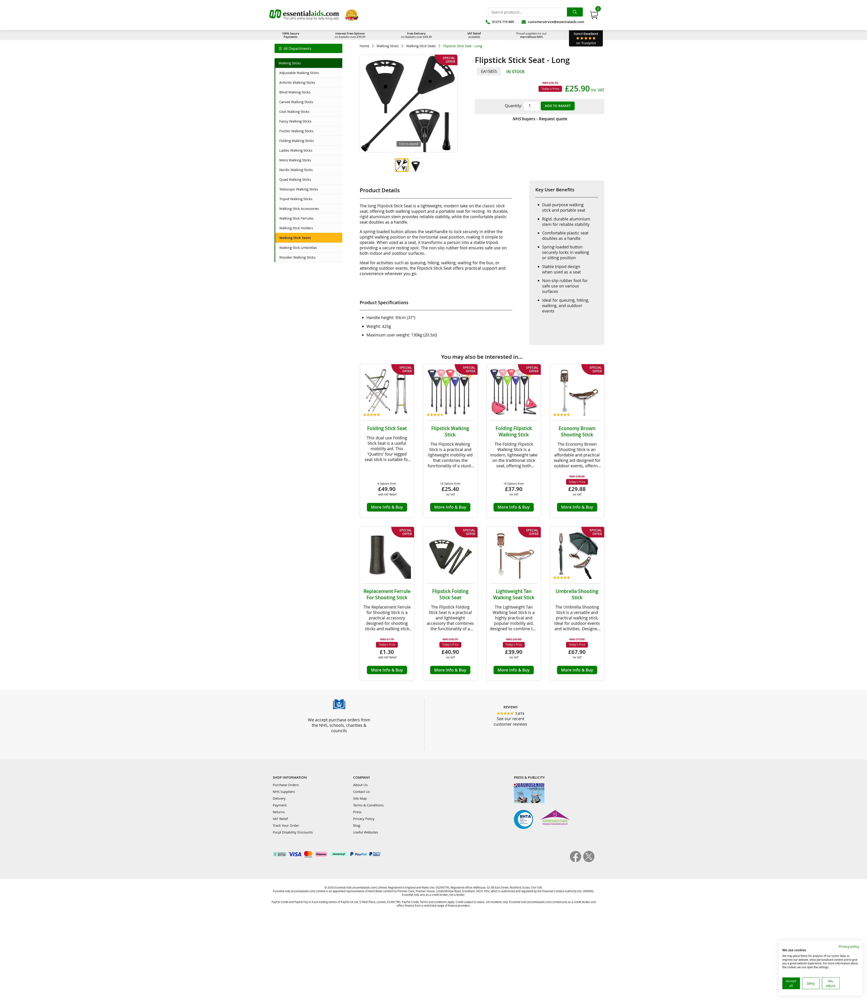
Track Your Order (286, 825)
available (474, 35)
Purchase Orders (286, 784)
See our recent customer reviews (510, 721)
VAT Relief (280, 818)
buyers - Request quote (539, 118)
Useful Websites (365, 832)
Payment (280, 805)
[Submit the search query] (575, 11)
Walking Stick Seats (421, 46)
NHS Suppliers (284, 791)
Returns (279, 812)
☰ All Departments (295, 48)
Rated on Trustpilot (586, 38)
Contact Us (361, 791)
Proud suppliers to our (531, 35)
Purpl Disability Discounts (293, 832)
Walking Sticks (388, 46)
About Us (360, 784)
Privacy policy (849, 946)
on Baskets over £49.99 (416, 35)
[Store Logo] (304, 15)
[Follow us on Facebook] (576, 861)
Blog (356, 825)
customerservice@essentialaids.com (556, 22)
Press (357, 812)
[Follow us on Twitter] (588, 861)
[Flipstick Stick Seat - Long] (401, 165)
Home (364, 46)
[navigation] (308, 48)
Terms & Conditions (368, 805)
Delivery (279, 798)
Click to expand (408, 144)
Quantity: (513, 105)
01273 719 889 (503, 22)
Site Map (360, 798)
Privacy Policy (364, 818)
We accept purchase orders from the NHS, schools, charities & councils (339, 725)
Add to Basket (558, 105)
